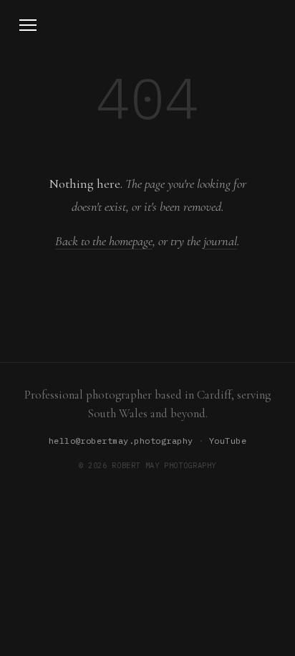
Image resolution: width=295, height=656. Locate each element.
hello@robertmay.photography (121, 440)
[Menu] (28, 25)
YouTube (227, 440)
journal (220, 241)
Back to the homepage (104, 241)
